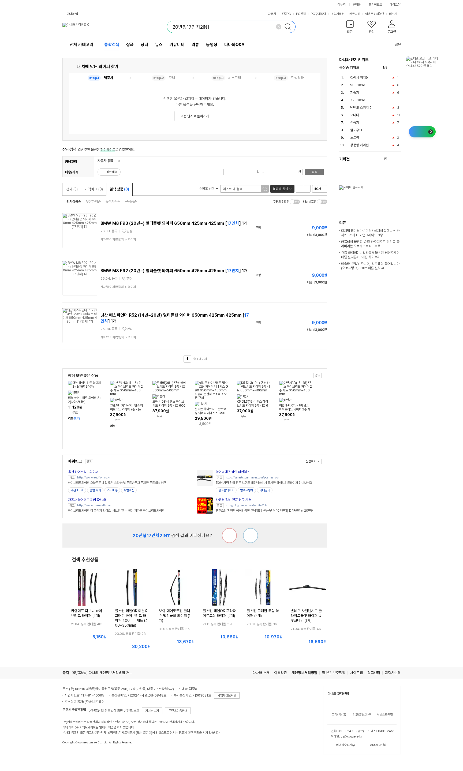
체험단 (380, 14)
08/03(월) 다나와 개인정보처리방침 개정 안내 (106, 673)
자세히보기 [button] (152, 711)
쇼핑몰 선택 (207, 189)
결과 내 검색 (280, 189)
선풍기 (354, 123)
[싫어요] (229, 535)
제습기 (354, 93)
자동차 (272, 14)
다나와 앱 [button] (72, 14)
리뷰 (195, 44)
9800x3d (357, 85)
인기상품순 (73, 202)
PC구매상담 (318, 14)
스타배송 (112, 490)
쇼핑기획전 (337, 14)
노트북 (354, 138)
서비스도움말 (385, 715)
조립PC (286, 14)
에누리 (342, 4)
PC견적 (301, 14)
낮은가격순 (93, 202)
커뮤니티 (354, 14)
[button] (350, 28)
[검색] (289, 27)
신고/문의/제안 (362, 715)
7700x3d (357, 100)
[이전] (392, 67)
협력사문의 (393, 673)
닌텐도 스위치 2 (361, 108)
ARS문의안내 (378, 745)
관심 (129, 231)
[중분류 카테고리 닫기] (115, 161)
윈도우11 (356, 130)
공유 (398, 44)
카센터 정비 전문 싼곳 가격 (233, 500)
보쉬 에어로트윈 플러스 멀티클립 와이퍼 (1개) (175, 616)
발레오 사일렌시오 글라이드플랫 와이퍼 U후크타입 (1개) (306, 616)
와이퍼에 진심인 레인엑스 (233, 472)
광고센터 (373, 673)
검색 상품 (119, 189)
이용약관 (280, 673)
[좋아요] (250, 535)
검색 (314, 172)
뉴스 (159, 44)
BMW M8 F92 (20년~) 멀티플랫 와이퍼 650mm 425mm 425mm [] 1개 (174, 270)
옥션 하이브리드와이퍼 (83, 472)
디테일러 (264, 490)
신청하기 (311, 461)
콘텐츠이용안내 (178, 711)
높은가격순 (113, 202)
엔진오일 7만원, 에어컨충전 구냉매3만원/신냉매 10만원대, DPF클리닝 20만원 (264, 510)
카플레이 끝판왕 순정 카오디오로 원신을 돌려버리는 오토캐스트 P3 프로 (370, 244)
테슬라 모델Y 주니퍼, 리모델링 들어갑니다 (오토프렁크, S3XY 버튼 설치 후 (370, 266)
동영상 (211, 44)
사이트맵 (356, 673)
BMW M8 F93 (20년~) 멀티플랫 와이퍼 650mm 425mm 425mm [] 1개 (174, 223)
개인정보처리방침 (304, 673)
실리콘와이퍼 (226, 490)
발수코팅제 (246, 490)
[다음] (398, 67)
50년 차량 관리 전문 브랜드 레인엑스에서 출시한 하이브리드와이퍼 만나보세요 (264, 483)
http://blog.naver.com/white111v (246, 505)
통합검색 (111, 44)
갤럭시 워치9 (359, 78)
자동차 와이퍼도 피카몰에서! (87, 500)
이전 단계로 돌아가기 (195, 116)
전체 (72, 189)
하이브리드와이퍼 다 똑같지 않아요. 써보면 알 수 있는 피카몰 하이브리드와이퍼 (116, 510)
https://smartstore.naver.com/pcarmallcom (252, 477)
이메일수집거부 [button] (345, 745)
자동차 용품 (105, 161)
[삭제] (278, 26)
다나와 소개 (261, 673)
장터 (144, 44)
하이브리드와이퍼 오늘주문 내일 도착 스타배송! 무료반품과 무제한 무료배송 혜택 (117, 483)
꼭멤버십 (129, 490)
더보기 (393, 14)
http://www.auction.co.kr (93, 477)
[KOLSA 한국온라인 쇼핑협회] (72, 755)
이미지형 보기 (306, 188)
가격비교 (93, 189)
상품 (130, 44)
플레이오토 (375, 4)
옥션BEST (77, 490)
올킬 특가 (95, 490)
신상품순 (131, 202)
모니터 (354, 115)
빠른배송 (111, 172)
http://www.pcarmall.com (94, 505)
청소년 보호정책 (333, 673)
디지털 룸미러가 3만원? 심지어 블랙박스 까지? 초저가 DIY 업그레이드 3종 (370, 233)
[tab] (100, 78)
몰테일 (357, 4)
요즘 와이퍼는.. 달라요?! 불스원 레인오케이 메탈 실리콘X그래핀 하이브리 (370, 255)
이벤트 (369, 14)
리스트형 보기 (299, 188)
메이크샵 (395, 4)
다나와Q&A (234, 44)
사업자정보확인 (226, 695)
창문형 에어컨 (359, 145)
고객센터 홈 (339, 715)
